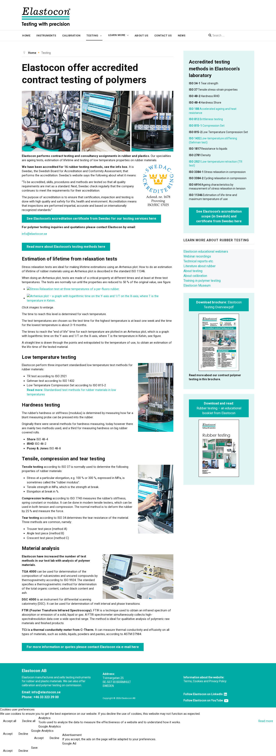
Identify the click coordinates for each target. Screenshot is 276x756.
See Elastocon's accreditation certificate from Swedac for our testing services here (91, 218)
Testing (92, 35)
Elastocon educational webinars (205, 251)
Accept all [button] (9, 721)
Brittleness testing (206, 119)
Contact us (163, 35)
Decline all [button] (28, 721)
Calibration (71, 35)
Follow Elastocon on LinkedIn (203, 694)
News (181, 35)
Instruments (46, 35)
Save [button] (34, 748)
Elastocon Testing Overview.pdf (219, 304)
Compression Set (206, 125)
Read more (265, 721)
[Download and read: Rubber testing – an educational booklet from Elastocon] (219, 448)
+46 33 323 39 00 (46, 697)
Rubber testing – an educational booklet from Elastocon (219, 408)
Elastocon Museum (197, 285)
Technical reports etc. (198, 261)
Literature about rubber (199, 266)
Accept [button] (8, 734)
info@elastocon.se (34, 234)
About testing (192, 271)
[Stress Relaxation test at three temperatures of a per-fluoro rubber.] (73, 289)
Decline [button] (23, 734)
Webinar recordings (197, 256)
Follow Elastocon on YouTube (203, 700)
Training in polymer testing (202, 281)
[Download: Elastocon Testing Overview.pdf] (219, 342)
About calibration (195, 276)
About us (141, 35)
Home (26, 35)
